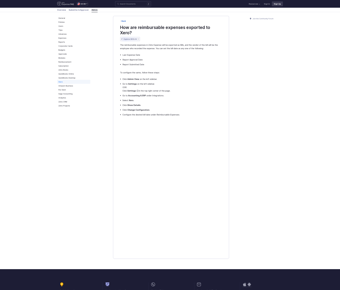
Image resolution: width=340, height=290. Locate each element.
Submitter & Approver (79, 10)
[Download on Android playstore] (245, 286)
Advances (62, 34)
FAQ (72, 4)
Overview (61, 10)
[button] (81, 4)
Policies (61, 22)
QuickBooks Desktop (66, 78)
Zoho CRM (62, 102)
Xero (60, 82)
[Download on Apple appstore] (249, 286)
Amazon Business (65, 86)
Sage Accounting (65, 94)
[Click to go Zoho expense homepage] (63, 4)
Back (124, 21)
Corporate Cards (65, 46)
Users (60, 26)
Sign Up (277, 4)
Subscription (63, 66)
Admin (95, 10)
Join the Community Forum (262, 19)
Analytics (62, 98)
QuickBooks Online (66, 74)
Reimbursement (64, 62)
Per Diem (62, 90)
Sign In (267, 4)
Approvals (62, 54)
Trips (60, 30)
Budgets (61, 50)
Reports (61, 42)
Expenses (62, 38)
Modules (61, 58)
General (61, 18)
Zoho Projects (64, 106)
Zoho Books (63, 70)
